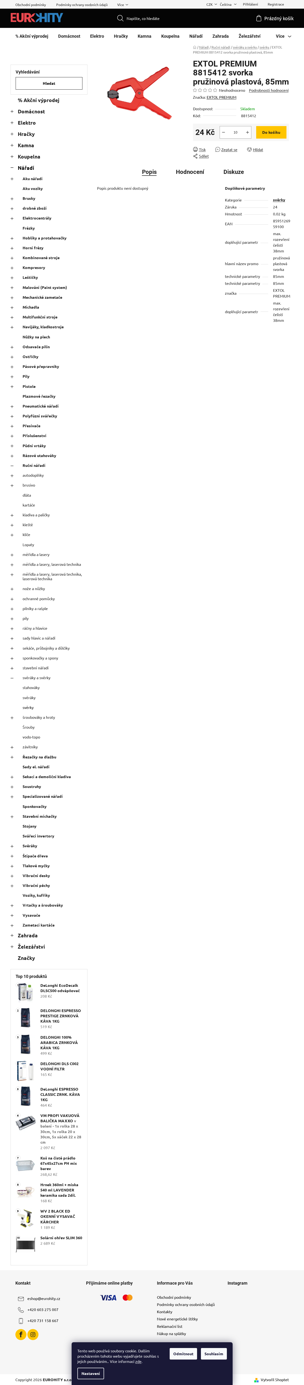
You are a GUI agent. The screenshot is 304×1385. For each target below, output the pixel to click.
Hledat (49, 83)
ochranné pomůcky (39, 598)
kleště (28, 524)
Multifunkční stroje (40, 316)
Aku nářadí (33, 178)
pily (26, 618)
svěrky (28, 707)
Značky (26, 958)
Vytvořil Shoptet (275, 1379)
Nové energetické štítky (177, 1318)
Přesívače (31, 425)
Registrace (276, 4)
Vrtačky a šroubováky (43, 905)
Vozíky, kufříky (36, 895)
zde (138, 1361)
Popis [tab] (149, 172)
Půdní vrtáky (34, 445)
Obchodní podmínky (30, 4)
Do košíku (271, 132)
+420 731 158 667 (42, 1320)
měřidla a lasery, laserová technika (52, 564)
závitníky (30, 746)
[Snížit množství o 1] (223, 132)
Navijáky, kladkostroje (43, 326)
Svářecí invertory (38, 835)
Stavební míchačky (40, 816)
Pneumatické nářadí (41, 406)
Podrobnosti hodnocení (269, 90)
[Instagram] (32, 1334)
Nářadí (26, 168)
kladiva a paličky (36, 514)
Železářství (31, 946)
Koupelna (29, 156)
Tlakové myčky (36, 865)
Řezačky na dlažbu (39, 756)
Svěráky (30, 845)
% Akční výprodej (38, 100)
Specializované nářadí (43, 796)
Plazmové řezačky (39, 396)
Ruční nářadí (34, 465)
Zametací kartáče (39, 924)
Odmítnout (183, 1353)
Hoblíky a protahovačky (45, 237)
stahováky (31, 687)
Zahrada (28, 935)
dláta (27, 495)
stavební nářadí (36, 667)
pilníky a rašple (35, 608)
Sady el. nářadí (36, 766)
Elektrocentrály (37, 217)
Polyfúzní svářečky (40, 415)
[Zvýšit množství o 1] (247, 132)
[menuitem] (32, 36)
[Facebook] (20, 1334)
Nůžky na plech (36, 336)
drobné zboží (35, 208)
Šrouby (29, 727)
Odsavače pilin (36, 346)
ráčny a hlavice (35, 628)
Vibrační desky (36, 875)
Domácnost (31, 111)
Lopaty (28, 544)
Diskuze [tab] (233, 172)
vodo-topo (31, 736)
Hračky (26, 134)
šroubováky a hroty (39, 717)
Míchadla (31, 307)
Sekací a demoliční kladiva (47, 776)
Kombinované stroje (41, 257)
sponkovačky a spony (40, 657)
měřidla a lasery (36, 554)
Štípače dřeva (35, 855)
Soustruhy (32, 786)
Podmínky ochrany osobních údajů (82, 4)
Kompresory (34, 267)
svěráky (29, 697)
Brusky (29, 198)
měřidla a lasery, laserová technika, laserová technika (52, 576)
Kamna (26, 145)
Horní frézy (33, 247)
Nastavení (90, 1373)
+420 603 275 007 (42, 1309)
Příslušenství (34, 435)
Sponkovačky (35, 806)
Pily (26, 376)
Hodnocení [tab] (190, 172)
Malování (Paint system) (45, 287)
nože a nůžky (34, 588)
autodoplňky (33, 475)
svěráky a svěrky (36, 677)
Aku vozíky (33, 188)
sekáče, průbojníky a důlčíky (46, 648)
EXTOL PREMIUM (221, 97)
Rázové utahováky (39, 455)
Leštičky (30, 277)
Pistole (29, 386)
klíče (26, 534)
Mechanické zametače (42, 297)
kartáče (29, 504)
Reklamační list (169, 1326)
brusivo (29, 484)
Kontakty (164, 1311)
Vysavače (31, 915)
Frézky (29, 228)
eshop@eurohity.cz (43, 1298)
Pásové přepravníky (41, 366)
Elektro (27, 122)
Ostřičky (30, 356)
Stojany (30, 826)
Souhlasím (214, 1353)
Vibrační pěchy (36, 885)
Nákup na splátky (171, 1333)
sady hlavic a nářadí (39, 637)
